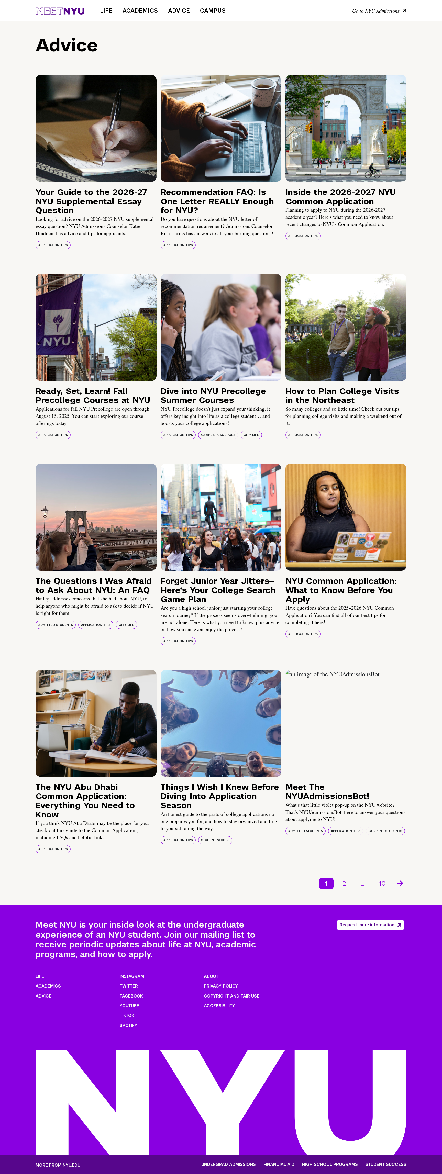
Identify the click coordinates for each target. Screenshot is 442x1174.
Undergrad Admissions (228, 1164)
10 (382, 883)
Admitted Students (55, 625)
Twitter (129, 986)
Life (106, 10)
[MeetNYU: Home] (60, 10)
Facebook (131, 996)
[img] (96, 128)
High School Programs (330, 1164)
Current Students (385, 831)
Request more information (367, 925)
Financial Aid (278, 1164)
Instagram (132, 976)
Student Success (386, 1164)
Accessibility (219, 1006)
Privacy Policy (221, 986)
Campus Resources (218, 435)
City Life (251, 435)
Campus (213, 10)
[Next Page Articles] (400, 883)
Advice (179, 10)
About (211, 976)
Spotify (128, 1025)
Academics (140, 10)
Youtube (129, 1006)
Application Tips (53, 245)
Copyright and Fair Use (231, 996)
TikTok (127, 1015)
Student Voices (215, 840)
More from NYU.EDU (58, 1165)
